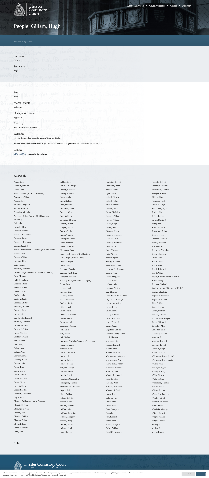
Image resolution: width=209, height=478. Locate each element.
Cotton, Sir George (68, 185)
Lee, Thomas (111, 292)
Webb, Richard (158, 375)
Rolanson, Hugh (158, 204)
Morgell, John (111, 379)
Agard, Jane (19, 182)
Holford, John (65, 409)
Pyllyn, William (112, 428)
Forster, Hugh (65, 288)
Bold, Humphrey (21, 280)
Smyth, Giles (157, 273)
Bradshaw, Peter (20, 303)
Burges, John (19, 340)
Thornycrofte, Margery (161, 318)
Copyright (68, 468)
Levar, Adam (111, 311)
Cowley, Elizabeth (67, 189)
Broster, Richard (20, 325)
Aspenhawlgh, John (22, 212)
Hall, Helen (64, 330)
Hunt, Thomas (66, 432)
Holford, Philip (66, 420)
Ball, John (18, 223)
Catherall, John (20, 390)
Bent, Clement (20, 276)
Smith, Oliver (157, 261)
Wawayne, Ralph (159, 371)
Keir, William (111, 254)
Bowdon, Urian (20, 287)
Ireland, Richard (112, 197)
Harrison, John (66, 356)
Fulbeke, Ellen (66, 292)
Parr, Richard (111, 417)
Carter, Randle (20, 374)
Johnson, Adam (112, 231)
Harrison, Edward (67, 352)
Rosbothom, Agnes (160, 208)
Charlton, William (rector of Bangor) (29, 401)
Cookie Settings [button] (188, 474)
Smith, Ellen (157, 257)
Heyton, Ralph (66, 390)
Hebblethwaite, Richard (70, 386)
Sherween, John (158, 246)
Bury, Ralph (19, 344)
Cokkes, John (65, 182)
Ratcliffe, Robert (159, 182)
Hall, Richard (65, 337)
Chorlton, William (21, 416)
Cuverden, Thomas (68, 220)
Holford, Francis (67, 405)
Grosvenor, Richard (68, 326)
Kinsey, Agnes (112, 257)
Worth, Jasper (157, 405)
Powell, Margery (113, 424)
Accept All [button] (201, 474)
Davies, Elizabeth (67, 246)
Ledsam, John (111, 284)
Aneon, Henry (20, 201)
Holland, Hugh (66, 428)
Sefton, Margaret (159, 220)
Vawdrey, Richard (159, 341)
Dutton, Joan (65, 265)
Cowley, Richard (67, 193)
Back (19, 443)
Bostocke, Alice (20, 284)
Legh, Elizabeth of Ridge (116, 295)
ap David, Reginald (22, 204)
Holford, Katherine (68, 413)
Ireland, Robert (112, 201)
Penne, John (111, 420)
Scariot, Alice (157, 212)
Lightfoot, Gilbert (113, 330)
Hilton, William (66, 394)
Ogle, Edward (111, 398)
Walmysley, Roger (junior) (163, 356)
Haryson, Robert (67, 371)
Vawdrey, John (158, 337)
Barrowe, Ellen (20, 261)
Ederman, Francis (67, 269)
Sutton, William (158, 311)
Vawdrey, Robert (159, 345)
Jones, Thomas (112, 250)
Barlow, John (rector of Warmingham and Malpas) (35, 249)
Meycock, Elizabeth (114, 367)
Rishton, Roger (158, 197)
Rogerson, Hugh (158, 201)
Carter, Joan (19, 367)
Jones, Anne (111, 246)
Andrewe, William (21, 197)
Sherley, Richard (159, 242)
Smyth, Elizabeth (159, 269)
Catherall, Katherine (22, 393)
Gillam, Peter (65, 311)
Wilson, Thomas (158, 390)
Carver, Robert (20, 382)
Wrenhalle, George (160, 409)
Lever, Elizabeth (112, 322)
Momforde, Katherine (115, 375)
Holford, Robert (66, 424)
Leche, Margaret (113, 276)
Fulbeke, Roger (66, 295)
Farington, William (68, 276)
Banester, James (20, 238)
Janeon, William (112, 216)
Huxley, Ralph (112, 189)
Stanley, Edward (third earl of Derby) (167, 288)
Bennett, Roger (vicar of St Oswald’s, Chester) (33, 272)
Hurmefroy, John (113, 185)
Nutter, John (111, 394)
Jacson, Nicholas (113, 212)
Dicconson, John (67, 250)
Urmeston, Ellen (158, 330)
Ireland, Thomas (112, 204)
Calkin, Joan (19, 348)
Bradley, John (19, 295)
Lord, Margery (112, 337)
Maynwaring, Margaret (115, 356)
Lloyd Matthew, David (115, 333)
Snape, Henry (157, 280)
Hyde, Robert (111, 193)
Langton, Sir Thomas (114, 269)
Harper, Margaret (67, 345)
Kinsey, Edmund (113, 261)
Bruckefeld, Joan (21, 333)
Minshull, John (112, 371)
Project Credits (57, 468)
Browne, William (21, 329)
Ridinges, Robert (159, 193)
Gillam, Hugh (65, 307)
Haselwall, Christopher (69, 379)
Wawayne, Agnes (159, 367)
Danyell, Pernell (66, 223)
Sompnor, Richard (159, 284)
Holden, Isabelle (66, 398)
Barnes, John (19, 253)
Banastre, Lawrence (22, 234)
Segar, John (156, 223)
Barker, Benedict (21, 246)
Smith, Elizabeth (159, 254)
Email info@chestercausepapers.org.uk (36, 468)
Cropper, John (65, 212)
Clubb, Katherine (21, 427)
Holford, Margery (67, 417)
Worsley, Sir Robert (160, 401)
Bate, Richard (19, 265)
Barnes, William (20, 257)
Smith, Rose (157, 265)
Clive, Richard (20, 424)
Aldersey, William (21, 185)
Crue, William (66, 216)
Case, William (20, 386)
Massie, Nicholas (113, 352)
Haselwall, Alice (67, 375)
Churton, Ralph (20, 420)
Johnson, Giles (112, 238)
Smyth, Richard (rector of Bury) (165, 276)
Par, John (109, 413)
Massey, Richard (113, 345)
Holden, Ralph (66, 401)
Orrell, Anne (111, 401)
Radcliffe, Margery (114, 432)
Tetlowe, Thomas (159, 314)
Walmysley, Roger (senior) (163, 360)
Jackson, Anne (112, 208)
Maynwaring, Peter (114, 360)
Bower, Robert (20, 291)
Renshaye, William (160, 185)
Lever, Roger (111, 326)
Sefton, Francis (158, 216)
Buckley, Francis (21, 337)
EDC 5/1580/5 (20, 154)
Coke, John (18, 431)
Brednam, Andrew (21, 306)
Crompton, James (67, 208)
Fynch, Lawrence (67, 299)
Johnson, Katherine (114, 242)
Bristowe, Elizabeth (22, 321)
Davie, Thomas (66, 242)
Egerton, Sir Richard (68, 273)
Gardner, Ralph (66, 303)
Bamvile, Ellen (20, 227)
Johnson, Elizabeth (113, 235)
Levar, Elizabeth (112, 314)
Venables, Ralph (158, 348)
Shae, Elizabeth (158, 227)
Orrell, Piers (111, 405)
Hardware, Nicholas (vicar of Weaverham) (77, 341)
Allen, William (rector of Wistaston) (29, 193)
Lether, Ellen (111, 307)
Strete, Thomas (158, 307)
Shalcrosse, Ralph (159, 231)
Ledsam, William (113, 288)
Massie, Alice (111, 348)
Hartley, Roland (66, 360)
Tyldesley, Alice (158, 326)
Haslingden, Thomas (68, 383)
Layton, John (111, 273)
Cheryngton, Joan (21, 409)
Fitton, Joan (65, 284)
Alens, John (19, 189)
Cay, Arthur (19, 397)
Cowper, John (65, 197)
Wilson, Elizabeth (159, 386)
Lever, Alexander (113, 318)
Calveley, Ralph (20, 359)
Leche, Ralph (111, 280)
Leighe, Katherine (113, 303)
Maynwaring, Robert (114, 364)
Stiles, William (158, 303)
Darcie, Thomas (66, 235)
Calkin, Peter (19, 352)
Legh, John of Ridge (114, 299)
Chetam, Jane (19, 412)
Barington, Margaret (22, 242)
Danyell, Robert (66, 227)
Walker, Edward (158, 352)
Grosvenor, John (67, 322)
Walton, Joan (157, 364)
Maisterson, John (113, 341)
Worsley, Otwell (158, 398)
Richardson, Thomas (160, 189)
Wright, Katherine (159, 413)
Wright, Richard (158, 417)
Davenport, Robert (67, 238)
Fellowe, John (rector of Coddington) (75, 280)
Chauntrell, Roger (21, 405)
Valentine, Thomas (159, 333)
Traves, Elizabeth (159, 322)
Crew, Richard (66, 201)
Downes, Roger (66, 261)
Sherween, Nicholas (160, 250)
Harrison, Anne (66, 348)
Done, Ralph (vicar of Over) (71, 257)
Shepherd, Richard (159, 238)
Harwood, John (66, 364)
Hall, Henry (65, 333)
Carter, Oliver (19, 371)
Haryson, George (67, 367)
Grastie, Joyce (66, 318)
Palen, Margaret (112, 409)
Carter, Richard (20, 378)
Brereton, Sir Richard (23, 318)
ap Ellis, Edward (21, 208)
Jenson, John (111, 227)
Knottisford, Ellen (113, 265)
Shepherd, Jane (158, 235)
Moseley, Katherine (114, 386)
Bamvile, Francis (21, 230)
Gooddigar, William (68, 314)
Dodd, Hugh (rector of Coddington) (75, 254)
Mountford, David (113, 390)
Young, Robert (158, 432)
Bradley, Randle (20, 299)
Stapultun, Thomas (160, 299)
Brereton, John (20, 314)
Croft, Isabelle (66, 204)
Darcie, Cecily (66, 231)
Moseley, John (112, 383)
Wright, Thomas (158, 420)
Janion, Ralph (111, 223)
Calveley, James (20, 356)
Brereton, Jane (20, 310)
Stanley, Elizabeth (159, 292)
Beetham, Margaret (22, 268)
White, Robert (158, 379)
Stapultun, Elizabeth (160, 295)
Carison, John (19, 363)
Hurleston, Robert (113, 182)
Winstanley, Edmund (160, 394)
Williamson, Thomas (160, 383)
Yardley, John (157, 424)
